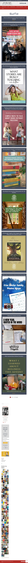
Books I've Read (4, 467)
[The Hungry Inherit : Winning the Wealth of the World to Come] (2, 496)
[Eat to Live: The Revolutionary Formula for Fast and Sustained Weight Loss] (8, 502)
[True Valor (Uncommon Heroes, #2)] (6, 478)
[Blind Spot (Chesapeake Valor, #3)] (3, 480)
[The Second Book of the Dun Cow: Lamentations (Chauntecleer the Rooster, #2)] (8, 509)
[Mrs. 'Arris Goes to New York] (6, 500)
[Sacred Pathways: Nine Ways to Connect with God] (6, 507)
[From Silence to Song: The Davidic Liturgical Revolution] (5, 476)
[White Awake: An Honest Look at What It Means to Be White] (8, 524)
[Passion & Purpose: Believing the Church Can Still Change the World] (8, 476)
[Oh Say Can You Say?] (2, 509)
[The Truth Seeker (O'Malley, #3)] (2, 533)
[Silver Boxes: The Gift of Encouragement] (8, 498)
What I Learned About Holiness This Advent (14, 356)
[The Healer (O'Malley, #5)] (6, 531)
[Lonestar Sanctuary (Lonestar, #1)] (5, 535)
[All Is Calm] (6, 533)
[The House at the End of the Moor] (8, 546)
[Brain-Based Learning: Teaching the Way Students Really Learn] (5, 474)
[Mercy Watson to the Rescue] (8, 537)
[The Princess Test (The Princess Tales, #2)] (2, 546)
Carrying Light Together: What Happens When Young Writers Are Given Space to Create (14, 234)
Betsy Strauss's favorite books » (5, 557)
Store (25, 6)
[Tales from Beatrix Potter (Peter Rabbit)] (8, 491)
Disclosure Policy (3, 460)
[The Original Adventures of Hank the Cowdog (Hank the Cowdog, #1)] (3, 485)
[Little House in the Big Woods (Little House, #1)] (2, 537)
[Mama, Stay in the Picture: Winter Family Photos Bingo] (14, 293)
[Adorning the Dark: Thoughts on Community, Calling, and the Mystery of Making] (3, 548)
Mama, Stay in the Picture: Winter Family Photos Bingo (14, 275)
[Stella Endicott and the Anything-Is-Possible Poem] (3, 537)
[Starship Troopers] (3, 518)
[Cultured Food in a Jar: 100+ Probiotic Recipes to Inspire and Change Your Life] (5, 502)
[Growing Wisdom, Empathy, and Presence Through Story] (14, 169)
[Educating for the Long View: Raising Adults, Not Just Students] (14, 211)
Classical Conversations (19, 6)
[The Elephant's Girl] (3, 544)
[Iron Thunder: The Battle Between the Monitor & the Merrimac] (2, 500)
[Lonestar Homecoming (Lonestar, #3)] (2, 535)
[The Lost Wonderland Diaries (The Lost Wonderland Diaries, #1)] (2, 548)
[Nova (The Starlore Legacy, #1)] (8, 489)
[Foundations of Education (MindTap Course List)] (2, 476)
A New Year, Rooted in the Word (14, 315)
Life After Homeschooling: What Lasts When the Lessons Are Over (14, 24)
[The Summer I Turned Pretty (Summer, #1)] (8, 487)
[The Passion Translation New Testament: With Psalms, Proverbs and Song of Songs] (2, 478)
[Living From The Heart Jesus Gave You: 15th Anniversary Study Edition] (2, 487)
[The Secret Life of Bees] (6, 498)
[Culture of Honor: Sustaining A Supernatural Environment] (3, 491)
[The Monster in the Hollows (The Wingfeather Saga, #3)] (6, 553)
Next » (17, 397)
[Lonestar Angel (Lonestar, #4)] (8, 533)
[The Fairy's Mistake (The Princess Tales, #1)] (8, 544)
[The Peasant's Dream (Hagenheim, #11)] (2, 544)
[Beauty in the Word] (2, 524)
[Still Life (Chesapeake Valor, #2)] (5, 480)
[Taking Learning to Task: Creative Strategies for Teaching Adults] (6, 522)
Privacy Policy (3, 461)
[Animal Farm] (6, 546)
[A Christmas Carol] (5, 520)
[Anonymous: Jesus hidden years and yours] (3, 489)
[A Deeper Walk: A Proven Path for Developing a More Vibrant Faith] (8, 480)
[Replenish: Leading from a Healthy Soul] (8, 474)
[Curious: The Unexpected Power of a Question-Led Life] (8, 520)
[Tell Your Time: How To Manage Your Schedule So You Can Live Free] (8, 507)
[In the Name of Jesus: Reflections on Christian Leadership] (3, 522)
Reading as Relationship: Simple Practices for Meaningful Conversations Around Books (14, 108)
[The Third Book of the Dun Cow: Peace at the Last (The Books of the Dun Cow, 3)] (6, 509)
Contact (2, 459)
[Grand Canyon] (3, 498)
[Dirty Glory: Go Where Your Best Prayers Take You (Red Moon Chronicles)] (5, 489)
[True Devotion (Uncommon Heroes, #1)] (8, 478)
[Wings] (8, 496)
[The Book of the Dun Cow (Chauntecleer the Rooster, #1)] (3, 513)
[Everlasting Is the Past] (2, 513)
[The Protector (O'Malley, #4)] (8, 531)
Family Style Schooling (5, 561)
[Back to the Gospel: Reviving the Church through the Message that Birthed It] (6, 485)
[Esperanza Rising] (2, 526)
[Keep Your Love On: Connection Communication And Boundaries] (6, 489)
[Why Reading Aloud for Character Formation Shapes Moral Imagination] (14, 85)
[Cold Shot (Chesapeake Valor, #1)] (6, 480)
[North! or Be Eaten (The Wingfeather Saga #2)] (5, 537)
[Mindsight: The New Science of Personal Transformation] (6, 469)
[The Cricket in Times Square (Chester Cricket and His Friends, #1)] (6, 472)
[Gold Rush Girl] (5, 544)
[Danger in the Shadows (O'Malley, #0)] (2, 531)
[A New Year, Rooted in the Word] (14, 334)
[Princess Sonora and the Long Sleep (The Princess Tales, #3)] (6, 542)
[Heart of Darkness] (5, 548)
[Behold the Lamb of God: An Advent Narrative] (2, 520)
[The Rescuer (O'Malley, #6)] (5, 531)
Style (8, 6)
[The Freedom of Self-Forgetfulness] (8, 553)
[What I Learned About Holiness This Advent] (14, 374)
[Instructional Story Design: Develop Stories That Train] (3, 474)
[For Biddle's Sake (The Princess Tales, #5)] (8, 540)
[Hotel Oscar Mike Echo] (2, 489)
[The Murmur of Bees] (5, 524)
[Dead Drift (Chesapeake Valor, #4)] (2, 480)
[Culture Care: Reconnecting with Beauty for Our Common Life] (6, 520)
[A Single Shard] (5, 487)
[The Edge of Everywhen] (6, 535)
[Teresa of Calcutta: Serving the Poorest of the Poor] (3, 542)
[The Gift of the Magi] (8, 518)
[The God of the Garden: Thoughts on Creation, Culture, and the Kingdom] (3, 511)
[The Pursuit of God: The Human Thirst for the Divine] (2, 555)
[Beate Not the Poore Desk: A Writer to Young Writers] (5, 511)
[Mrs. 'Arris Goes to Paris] (8, 500)
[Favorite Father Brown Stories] (3, 507)
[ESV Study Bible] (3, 520)
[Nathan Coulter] (2, 511)
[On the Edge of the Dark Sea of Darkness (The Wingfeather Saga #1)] (6, 544)
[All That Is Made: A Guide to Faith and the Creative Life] (5, 504)
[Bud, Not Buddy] (2, 553)
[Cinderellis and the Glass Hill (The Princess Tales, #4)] (2, 542)
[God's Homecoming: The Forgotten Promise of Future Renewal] (3, 469)
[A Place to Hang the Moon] (5, 478)
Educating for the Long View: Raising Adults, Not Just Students (14, 192)
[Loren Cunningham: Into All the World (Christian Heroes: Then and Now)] (6, 513)
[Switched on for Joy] (6, 476)
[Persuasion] (5, 496)
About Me (2, 458)
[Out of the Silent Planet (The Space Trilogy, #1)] (5, 553)
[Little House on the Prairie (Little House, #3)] (8, 535)
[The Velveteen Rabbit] (6, 491)
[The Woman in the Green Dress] (8, 542)
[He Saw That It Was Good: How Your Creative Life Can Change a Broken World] (2, 507)
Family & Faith (4, 6)
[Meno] (5, 555)
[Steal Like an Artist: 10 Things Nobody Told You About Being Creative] (8, 504)
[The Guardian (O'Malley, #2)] (3, 533)
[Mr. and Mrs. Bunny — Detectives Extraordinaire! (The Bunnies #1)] (5, 491)
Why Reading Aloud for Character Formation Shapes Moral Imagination (14, 66)
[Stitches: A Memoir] (5, 498)
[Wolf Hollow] (3, 487)
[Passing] (3, 531)
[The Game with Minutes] (6, 487)
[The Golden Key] (8, 513)
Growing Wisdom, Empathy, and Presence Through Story (14, 150)
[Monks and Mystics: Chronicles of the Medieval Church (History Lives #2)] (3, 546)
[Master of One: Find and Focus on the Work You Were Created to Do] (5, 500)
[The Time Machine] (2, 498)
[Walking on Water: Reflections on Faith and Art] (2, 502)
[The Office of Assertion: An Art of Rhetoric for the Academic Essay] (8, 522)
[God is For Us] (2, 469)
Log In (3, 8)
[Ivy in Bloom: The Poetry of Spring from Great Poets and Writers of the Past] (8, 548)
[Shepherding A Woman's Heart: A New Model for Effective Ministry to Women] (6, 511)
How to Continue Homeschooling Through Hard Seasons (14, 18)
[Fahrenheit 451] (6, 548)
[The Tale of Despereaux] (3, 553)
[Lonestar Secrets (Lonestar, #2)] (3, 535)
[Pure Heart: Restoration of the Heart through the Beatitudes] (3, 500)
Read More (14, 20)
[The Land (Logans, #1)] (2, 529)
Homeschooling (12, 6)
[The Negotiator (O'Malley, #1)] (5, 533)
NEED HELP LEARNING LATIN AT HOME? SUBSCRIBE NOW (13, 0)
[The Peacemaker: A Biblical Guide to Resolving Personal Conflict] (6, 524)
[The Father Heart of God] (2, 491)
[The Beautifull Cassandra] (3, 496)
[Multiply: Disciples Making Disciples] (5, 513)
